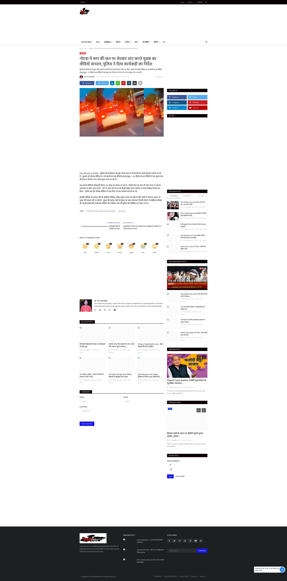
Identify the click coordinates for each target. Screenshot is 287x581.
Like (85, 252)
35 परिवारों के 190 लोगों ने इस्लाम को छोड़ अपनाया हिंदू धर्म (100, 211)
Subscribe (202, 551)
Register (190, 2)
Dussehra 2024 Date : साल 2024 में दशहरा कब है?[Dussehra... (150, 551)
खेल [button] (136, 42)
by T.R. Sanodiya (89, 77)
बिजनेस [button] (118, 42)
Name (82, 397)
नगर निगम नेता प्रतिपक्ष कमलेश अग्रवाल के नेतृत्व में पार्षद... (193, 321)
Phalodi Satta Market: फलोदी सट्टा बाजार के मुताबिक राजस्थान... (186, 382)
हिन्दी (200, 2)
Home (81, 48)
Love (108, 252)
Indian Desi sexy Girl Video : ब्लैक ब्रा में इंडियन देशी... (193, 247)
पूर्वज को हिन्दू (121, 211)
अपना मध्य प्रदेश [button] (86, 42)
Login (182, 2)
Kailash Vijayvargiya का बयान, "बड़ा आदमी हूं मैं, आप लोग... (194, 333)
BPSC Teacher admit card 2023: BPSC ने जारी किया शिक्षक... (150, 561)
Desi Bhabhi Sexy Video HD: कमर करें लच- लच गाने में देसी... (193, 203)
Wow (154, 252)
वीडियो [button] (156, 42)
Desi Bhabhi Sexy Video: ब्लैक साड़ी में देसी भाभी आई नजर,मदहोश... (193, 236)
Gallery (83, 2)
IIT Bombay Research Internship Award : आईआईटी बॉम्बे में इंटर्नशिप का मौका (100, 227)
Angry (131, 252)
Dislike (97, 252)
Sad (143, 252)
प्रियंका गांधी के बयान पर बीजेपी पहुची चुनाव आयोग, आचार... (185, 435)
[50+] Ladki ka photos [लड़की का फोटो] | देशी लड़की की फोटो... (194, 214)
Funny (120, 252)
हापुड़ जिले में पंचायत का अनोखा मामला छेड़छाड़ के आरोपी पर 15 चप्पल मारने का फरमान (142, 227)
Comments (85, 392)
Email (125, 397)
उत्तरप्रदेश (91, 48)
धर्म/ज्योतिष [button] (145, 42)
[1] (206, 2)
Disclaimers (158, 576)
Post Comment (87, 424)
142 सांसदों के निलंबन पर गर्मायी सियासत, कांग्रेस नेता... (193, 308)
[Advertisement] (166, 21)
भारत (86, 48)
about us (203, 576)
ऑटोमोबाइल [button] (107, 42)
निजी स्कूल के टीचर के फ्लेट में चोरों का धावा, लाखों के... (193, 225)
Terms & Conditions (170, 576)
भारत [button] (97, 42)
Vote (170, 476)
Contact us (194, 576)
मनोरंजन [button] (127, 42)
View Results (180, 476)
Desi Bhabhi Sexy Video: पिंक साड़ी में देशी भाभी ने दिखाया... (194, 295)
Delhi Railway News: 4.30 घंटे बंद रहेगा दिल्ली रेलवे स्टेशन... (149, 541)
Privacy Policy (183, 576)
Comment (83, 407)
